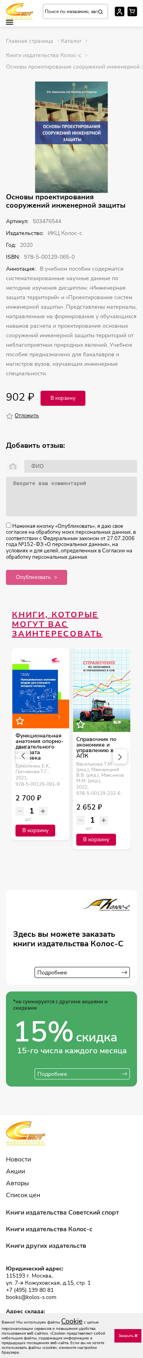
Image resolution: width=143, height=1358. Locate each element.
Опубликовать (33, 577)
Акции (15, 1171)
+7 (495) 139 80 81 (30, 1290)
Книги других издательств (46, 1245)
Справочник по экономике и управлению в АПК (96, 748)
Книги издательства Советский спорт (62, 1212)
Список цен (23, 1195)
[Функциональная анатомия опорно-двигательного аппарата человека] (40, 688)
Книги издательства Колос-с (49, 1229)
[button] (9, 22)
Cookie (72, 1321)
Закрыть (126, 1336)
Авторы (17, 1183)
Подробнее (52, 972)
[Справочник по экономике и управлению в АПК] (101, 690)
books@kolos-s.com (31, 1297)
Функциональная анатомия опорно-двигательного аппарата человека (39, 747)
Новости (18, 1159)
